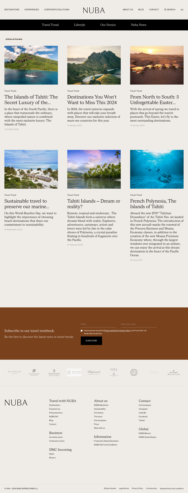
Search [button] (171, 10)
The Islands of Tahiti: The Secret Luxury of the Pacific (31, 103)
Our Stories (108, 24)
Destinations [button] (11, 10)
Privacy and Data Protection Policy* (117, 331)
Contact (154, 10)
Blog (141, 10)
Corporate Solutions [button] (56, 10)
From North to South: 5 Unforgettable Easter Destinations (154, 103)
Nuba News (138, 24)
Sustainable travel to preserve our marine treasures (25, 207)
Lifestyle (79, 24)
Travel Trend (50, 24)
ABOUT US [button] (128, 10)
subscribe (91, 341)
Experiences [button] (32, 10)
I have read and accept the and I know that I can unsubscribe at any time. (115, 332)
